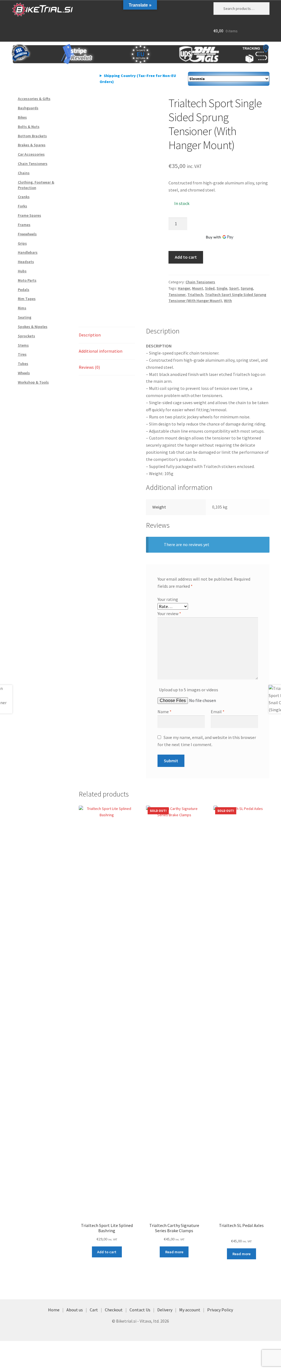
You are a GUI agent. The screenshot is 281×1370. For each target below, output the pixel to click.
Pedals (23, 289)
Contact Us (140, 1309)
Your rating (168, 599)
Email (217, 711)
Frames (24, 224)
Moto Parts (27, 280)
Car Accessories (31, 154)
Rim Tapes (27, 298)
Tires (22, 354)
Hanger (184, 288)
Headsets (26, 261)
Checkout (114, 1309)
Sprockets (26, 335)
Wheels (24, 372)
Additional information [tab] (100, 351)
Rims (22, 308)
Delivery (164, 1309)
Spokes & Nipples (32, 326)
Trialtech (195, 294)
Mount (197, 288)
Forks (22, 206)
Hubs (22, 271)
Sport (234, 288)
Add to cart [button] (106, 1251)
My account (189, 1309)
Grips (22, 243)
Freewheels (27, 234)
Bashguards (28, 107)
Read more (174, 1251)
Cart (94, 1309)
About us (74, 1309)
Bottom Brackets (32, 135)
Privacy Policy (220, 1309)
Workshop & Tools (33, 382)
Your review (169, 613)
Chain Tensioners (200, 281)
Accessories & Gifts (34, 98)
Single (222, 288)
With (228, 300)
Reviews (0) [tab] (89, 367)
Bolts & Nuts (29, 126)
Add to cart (186, 257)
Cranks (24, 196)
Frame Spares (29, 215)
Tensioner (177, 294)
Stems (23, 345)
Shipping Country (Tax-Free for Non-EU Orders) (138, 78)
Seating (24, 317)
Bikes (22, 117)
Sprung (247, 288)
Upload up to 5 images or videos (188, 689)
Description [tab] (90, 335)
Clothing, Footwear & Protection (36, 185)
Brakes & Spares (32, 144)
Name (165, 711)
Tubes (23, 363)
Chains (24, 172)
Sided (210, 288)
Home (54, 1309)
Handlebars (28, 252)
